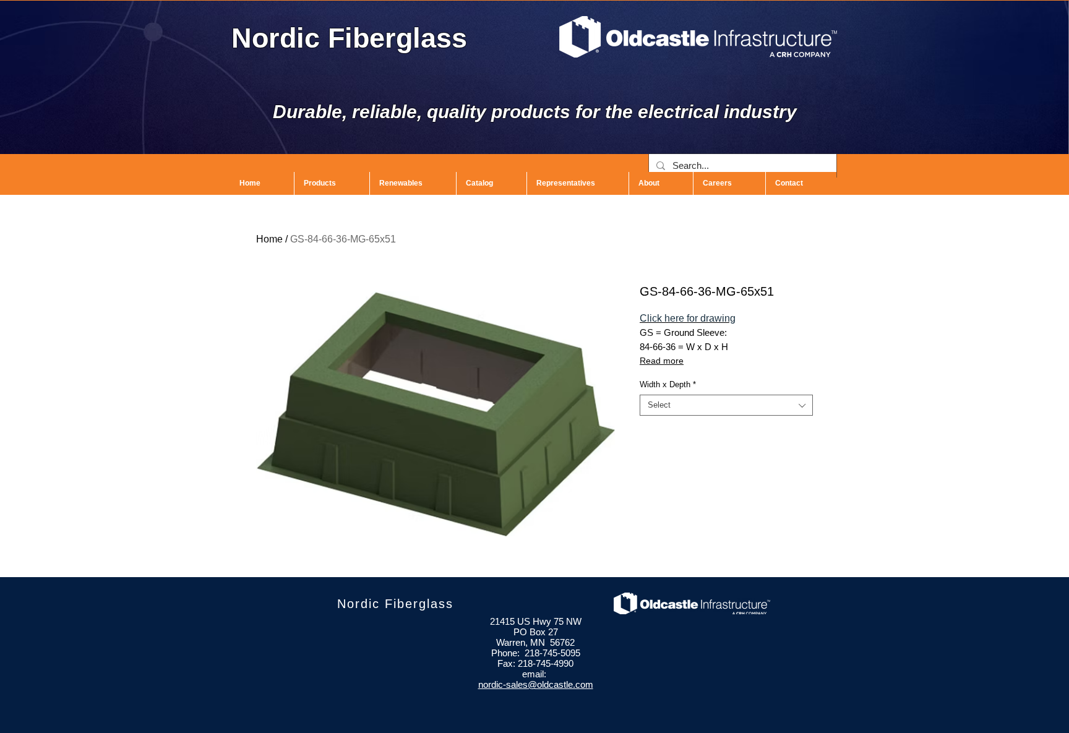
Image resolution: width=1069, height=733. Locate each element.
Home (269, 239)
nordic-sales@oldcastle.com (535, 684)
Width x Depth (668, 384)
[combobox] (726, 405)
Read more (662, 361)
